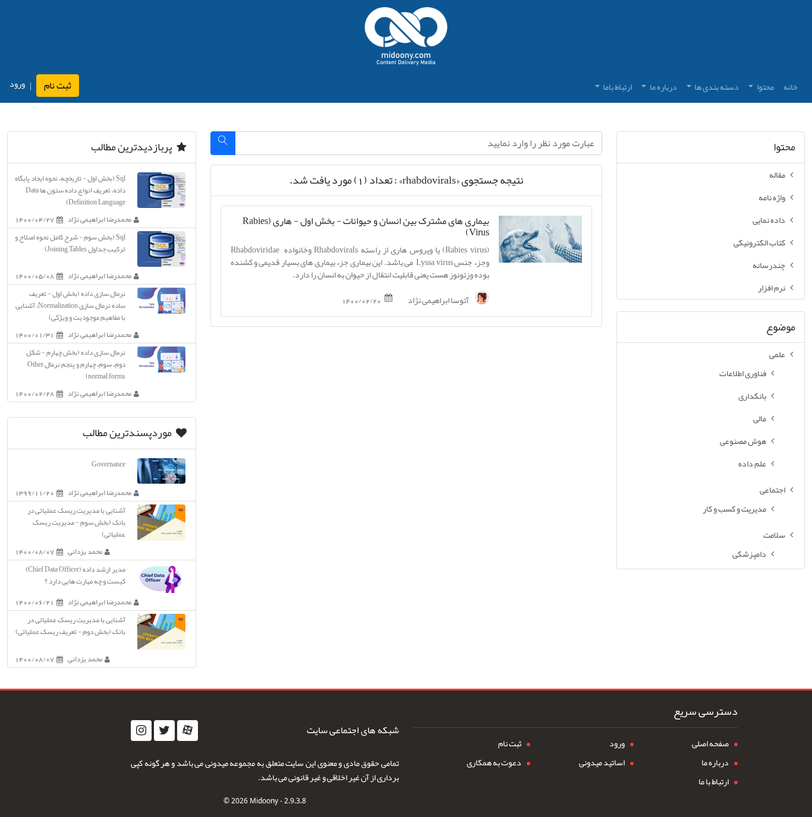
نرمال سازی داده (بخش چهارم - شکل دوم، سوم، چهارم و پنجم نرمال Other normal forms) (75, 364)
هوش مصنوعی (743, 441)
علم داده (752, 463)
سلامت (774, 534)
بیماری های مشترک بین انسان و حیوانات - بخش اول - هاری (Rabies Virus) (366, 227)
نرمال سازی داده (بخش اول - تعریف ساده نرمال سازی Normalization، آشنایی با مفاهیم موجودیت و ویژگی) (70, 305)
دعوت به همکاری (494, 762)
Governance (108, 464)
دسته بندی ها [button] (716, 86)
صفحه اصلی (710, 743)
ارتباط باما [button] (617, 86)
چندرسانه (769, 265)
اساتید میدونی (602, 762)
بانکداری (752, 395)
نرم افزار (771, 287)
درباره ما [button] (663, 86)
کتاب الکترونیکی (759, 242)
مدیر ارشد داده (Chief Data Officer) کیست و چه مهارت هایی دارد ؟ (75, 575)
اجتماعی (772, 489)
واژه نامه (772, 197)
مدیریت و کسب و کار (734, 508)
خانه (790, 86)
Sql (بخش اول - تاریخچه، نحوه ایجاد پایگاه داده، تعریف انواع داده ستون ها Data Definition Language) (70, 190)
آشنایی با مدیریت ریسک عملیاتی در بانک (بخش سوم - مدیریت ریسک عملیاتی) (76, 522)
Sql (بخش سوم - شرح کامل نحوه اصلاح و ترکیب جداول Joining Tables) (70, 243)
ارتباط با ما (713, 781)
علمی (777, 354)
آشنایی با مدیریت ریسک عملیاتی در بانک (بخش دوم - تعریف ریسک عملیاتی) (70, 626)
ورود (17, 84)
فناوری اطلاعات (742, 373)
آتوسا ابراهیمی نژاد (439, 299)
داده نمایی (769, 220)
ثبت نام (57, 85)
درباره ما (715, 762)
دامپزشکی (749, 554)
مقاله (777, 174)
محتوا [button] (765, 86)
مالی (759, 418)
